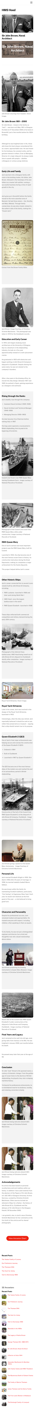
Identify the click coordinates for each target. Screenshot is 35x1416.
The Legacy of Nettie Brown (16, 1335)
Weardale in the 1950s (15, 1328)
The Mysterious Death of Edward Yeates (20, 1375)
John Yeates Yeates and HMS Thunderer (20, 1369)
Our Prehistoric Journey (10, 1263)
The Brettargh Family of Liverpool (18, 1402)
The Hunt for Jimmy (8, 1271)
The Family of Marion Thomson (17, 1382)
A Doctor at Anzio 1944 (15, 1355)
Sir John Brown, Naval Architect (18, 1348)
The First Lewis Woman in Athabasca (19, 1395)
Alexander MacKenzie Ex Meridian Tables (18, 1363)
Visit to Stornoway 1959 (10, 1275)
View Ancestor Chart (17, 1238)
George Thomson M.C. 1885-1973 (18, 1342)
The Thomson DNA (8, 1267)
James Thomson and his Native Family (19, 1389)
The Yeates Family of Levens (11, 1259)
